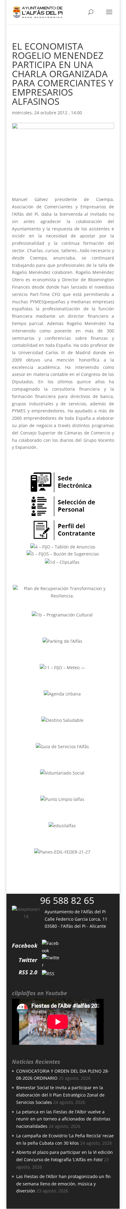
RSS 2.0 (28, 972)
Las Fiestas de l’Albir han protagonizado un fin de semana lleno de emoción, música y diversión (63, 1183)
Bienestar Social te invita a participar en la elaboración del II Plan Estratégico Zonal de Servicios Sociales (60, 1095)
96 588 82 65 (67, 900)
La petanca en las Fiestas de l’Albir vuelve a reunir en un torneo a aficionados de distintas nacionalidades (63, 1119)
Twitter (28, 960)
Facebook (24, 945)
